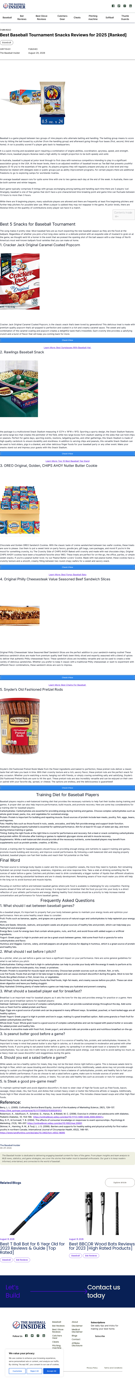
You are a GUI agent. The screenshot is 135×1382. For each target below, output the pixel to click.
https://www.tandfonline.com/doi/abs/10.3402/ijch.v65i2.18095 (32, 1132)
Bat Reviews (21, 17)
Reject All (34, 1371)
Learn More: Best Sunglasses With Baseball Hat (67, 347)
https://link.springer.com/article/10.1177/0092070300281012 (31, 1110)
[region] (34, 1363)
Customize (17, 1371)
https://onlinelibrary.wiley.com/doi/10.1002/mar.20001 (54, 1123)
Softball (110, 17)
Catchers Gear (62, 17)
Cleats (77, 17)
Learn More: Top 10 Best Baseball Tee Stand (68, 461)
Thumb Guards (125, 17)
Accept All (51, 1371)
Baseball (7, 17)
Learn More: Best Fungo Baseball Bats (67, 574)
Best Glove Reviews (41, 17)
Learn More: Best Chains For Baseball (67, 685)
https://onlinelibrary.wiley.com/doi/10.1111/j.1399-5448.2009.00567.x (68, 1117)
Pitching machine (93, 17)
